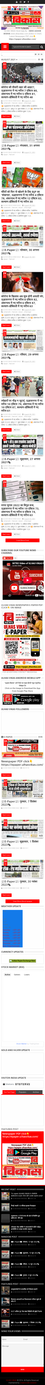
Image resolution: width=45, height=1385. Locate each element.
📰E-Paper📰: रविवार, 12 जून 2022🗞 (25, 1264)
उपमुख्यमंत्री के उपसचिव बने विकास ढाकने (24, 1289)
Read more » (6, 775)
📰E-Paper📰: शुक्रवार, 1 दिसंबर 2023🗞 (19, 842)
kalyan (20, 103)
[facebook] (28, 2)
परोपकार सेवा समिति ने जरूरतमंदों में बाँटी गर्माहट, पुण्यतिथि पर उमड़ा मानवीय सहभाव (26, 1228)
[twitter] (24, 2)
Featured (14, 103)
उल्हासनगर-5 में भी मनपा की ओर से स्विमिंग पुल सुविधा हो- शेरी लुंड (25, 1217)
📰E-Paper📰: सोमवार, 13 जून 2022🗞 (25, 1242)
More (40, 737)
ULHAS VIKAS (11, 1380)
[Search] (42, 47)
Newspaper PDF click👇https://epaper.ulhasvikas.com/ (22, 762)
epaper (6, 154)
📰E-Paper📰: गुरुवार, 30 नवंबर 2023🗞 (19, 882)
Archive (36, 1092)
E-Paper (8, 736)
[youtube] (16, 2)
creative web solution (28, 1383)
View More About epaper (22, 901)
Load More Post (22, 540)
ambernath (7, 103)
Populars (22, 1092)
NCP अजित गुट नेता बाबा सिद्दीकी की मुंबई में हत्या (26, 1311)
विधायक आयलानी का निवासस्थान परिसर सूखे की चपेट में (26, 1300)
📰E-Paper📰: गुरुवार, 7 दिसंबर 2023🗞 (19, 802)
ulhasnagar (27, 103)
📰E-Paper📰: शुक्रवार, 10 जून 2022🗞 (25, 1253)
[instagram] (20, 2)
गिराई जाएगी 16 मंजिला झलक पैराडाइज (15, 54)
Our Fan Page (9, 1092)
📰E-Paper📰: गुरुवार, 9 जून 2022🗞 (24, 1275)
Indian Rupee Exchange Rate (23, 961)
